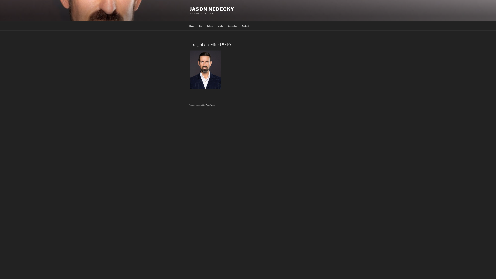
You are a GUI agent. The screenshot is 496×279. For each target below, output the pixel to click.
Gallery (210, 26)
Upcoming (232, 26)
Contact (245, 26)
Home (191, 26)
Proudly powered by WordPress (202, 105)
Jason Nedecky (212, 9)
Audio (220, 26)
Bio (200, 26)
